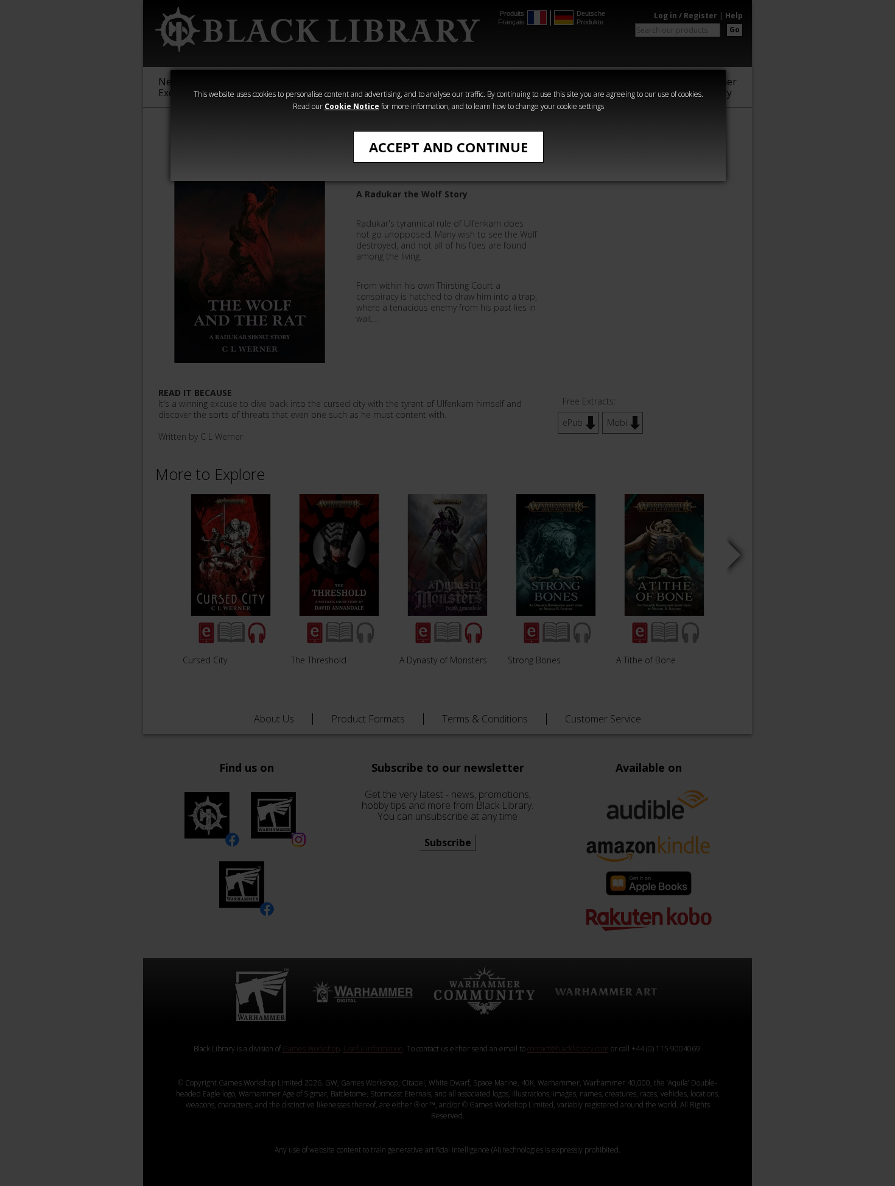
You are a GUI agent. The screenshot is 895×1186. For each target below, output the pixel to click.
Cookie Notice (352, 106)
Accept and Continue (448, 147)
